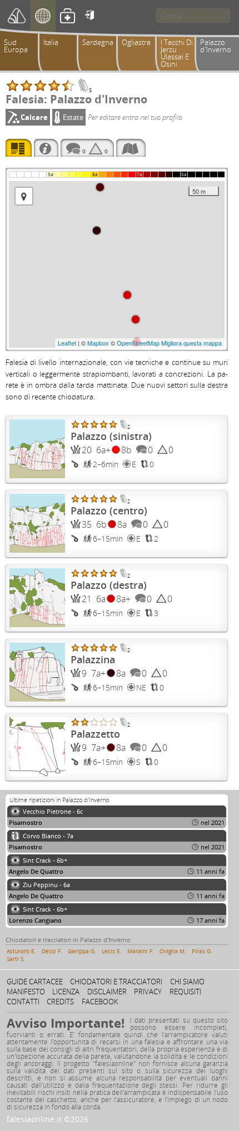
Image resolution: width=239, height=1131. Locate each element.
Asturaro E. (21, 951)
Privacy (148, 992)
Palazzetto (95, 733)
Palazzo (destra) (109, 585)
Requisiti (185, 992)
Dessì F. (52, 951)
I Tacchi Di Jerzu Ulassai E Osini (177, 53)
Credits (60, 1002)
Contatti (23, 1002)
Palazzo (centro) (109, 510)
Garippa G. (82, 951)
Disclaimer (107, 992)
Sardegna (97, 42)
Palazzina (93, 659)
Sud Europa (16, 45)
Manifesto (26, 992)
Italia (50, 42)
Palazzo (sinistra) (111, 436)
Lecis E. (112, 951)
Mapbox (98, 342)
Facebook (100, 1002)
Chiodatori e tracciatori (116, 982)
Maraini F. (140, 951)
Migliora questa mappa (191, 342)
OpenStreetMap (138, 342)
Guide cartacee (35, 982)
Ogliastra (136, 42)
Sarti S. (16, 959)
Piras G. (202, 951)
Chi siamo (187, 982)
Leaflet (67, 342)
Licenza (65, 992)
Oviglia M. (173, 951)
